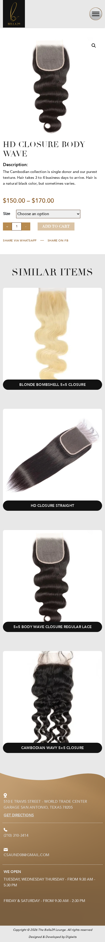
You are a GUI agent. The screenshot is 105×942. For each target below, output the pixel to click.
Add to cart (56, 226)
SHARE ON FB (58, 240)
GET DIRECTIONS (19, 815)
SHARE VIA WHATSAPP (20, 240)
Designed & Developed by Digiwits (52, 937)
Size (6, 213)
